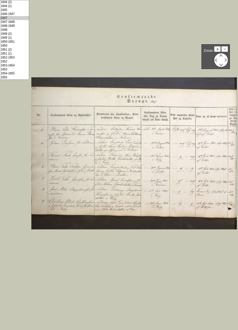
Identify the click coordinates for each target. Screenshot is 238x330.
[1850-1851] (14, 42)
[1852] (14, 62)
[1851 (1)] (14, 54)
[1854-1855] (14, 74)
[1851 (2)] (14, 50)
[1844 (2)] (14, 2)
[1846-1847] (14, 14)
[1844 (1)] (14, 6)
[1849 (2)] (14, 34)
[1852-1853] (14, 58)
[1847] (14, 18)
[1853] (14, 70)
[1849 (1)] (14, 38)
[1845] (14, 10)
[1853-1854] (14, 66)
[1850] (14, 46)
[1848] (14, 30)
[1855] (14, 77)
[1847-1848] (14, 22)
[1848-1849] (14, 26)
